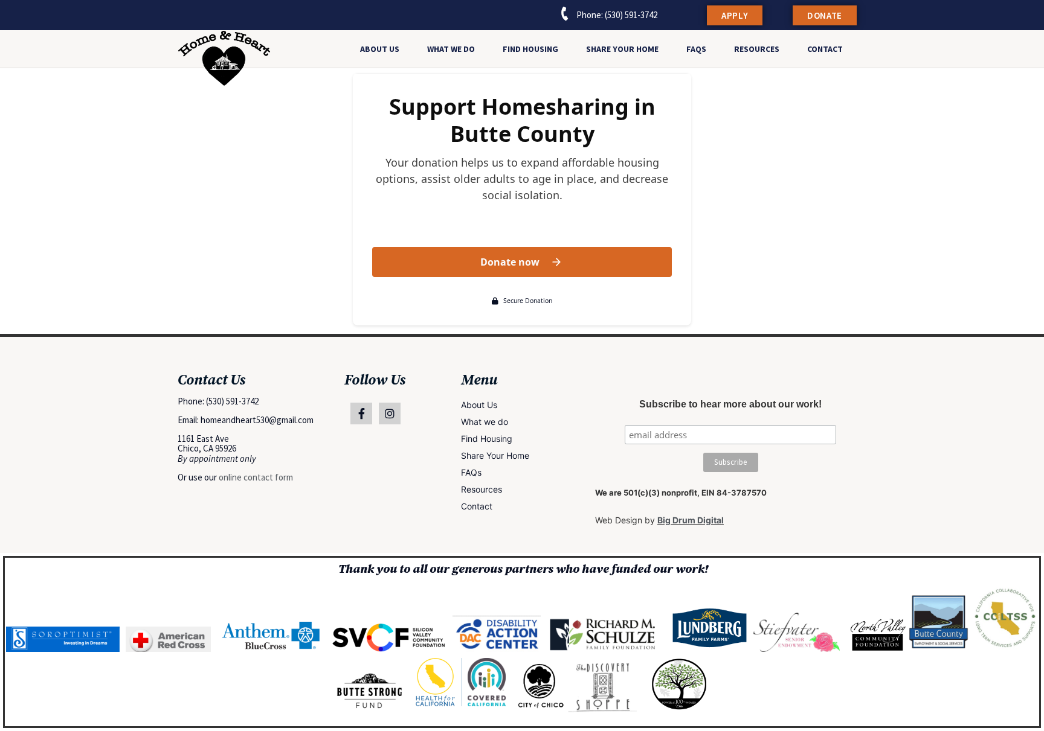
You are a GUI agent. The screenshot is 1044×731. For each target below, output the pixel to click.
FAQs (696, 48)
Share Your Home (622, 48)
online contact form (256, 477)
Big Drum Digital (690, 520)
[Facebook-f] (361, 413)
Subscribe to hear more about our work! (730, 404)
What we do (451, 48)
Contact (825, 48)
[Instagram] (390, 413)
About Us (379, 48)
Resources (756, 48)
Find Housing (530, 48)
